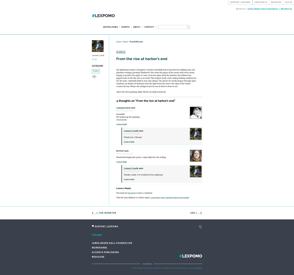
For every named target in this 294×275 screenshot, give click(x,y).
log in (288, 2)
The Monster (107, 213)
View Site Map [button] (147, 264)
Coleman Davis (123, 107)
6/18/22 (120, 52)
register (276, 2)
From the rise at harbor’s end (141, 59)
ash (192, 213)
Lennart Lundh (98, 55)
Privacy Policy (197, 268)
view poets (260, 2)
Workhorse (286, 9)
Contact (149, 27)
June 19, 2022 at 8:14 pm (132, 133)
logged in (131, 193)
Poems (125, 41)
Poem (95, 71)
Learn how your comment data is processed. (169, 197)
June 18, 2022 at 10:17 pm (124, 110)
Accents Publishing (105, 252)
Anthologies (110, 27)
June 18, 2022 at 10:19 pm (124, 153)
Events (126, 27)
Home (118, 41)
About (137, 27)
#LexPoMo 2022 (136, 41)
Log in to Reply (121, 124)
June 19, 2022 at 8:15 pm (132, 171)
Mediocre (98, 257)
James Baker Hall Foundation (262, 9)
